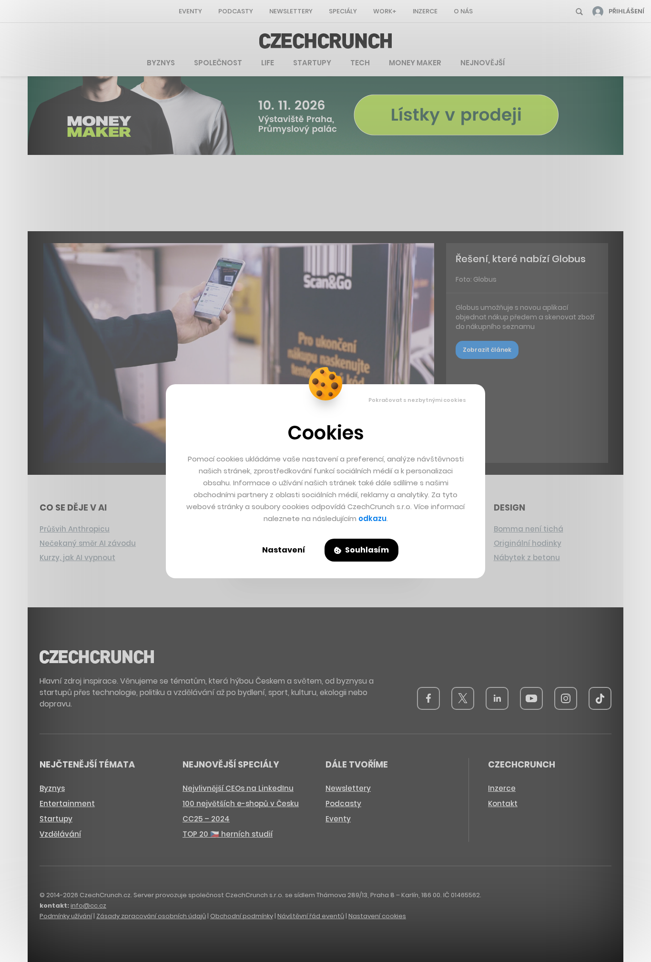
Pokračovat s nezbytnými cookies (417, 400)
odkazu (372, 518)
